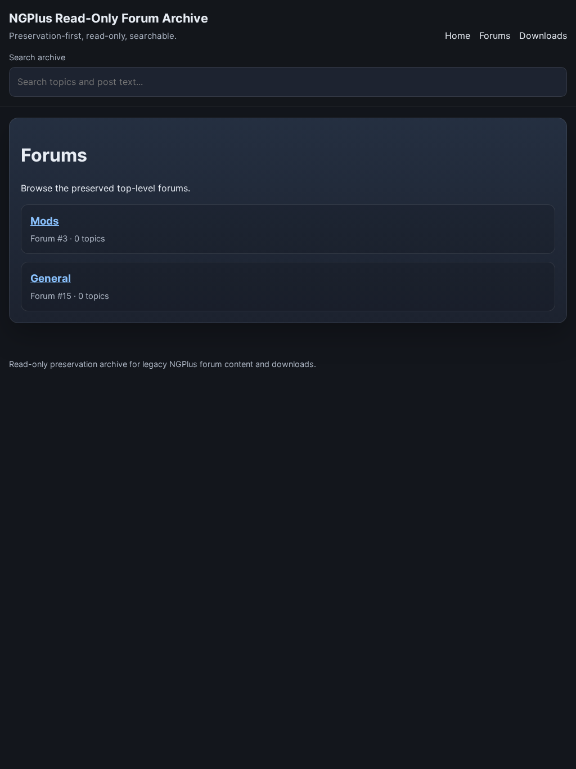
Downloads (543, 35)
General (50, 278)
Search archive (37, 57)
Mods (44, 220)
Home (457, 35)
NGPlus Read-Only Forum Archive (108, 18)
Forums (494, 35)
